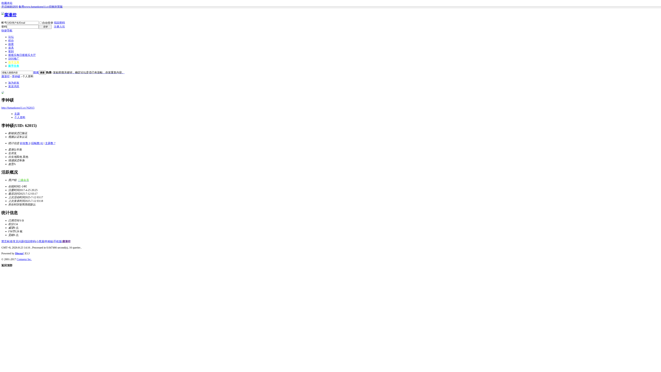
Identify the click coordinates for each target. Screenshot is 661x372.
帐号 (4, 22)
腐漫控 (5, 76)
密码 (4, 26)
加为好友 (13, 82)
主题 (17, 113)
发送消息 (13, 86)
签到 (11, 51)
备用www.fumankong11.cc (34, 6)
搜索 (36, 72)
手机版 (58, 241)
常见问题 (18, 241)
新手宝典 (13, 62)
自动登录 (47, 22)
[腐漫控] (9, 15)
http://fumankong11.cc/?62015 (17, 107)
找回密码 (59, 22)
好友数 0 (25, 143)
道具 (11, 47)
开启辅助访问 (9, 6)
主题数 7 (50, 143)
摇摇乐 (22, 55)
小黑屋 (40, 241)
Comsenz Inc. (24, 259)
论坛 (11, 36)
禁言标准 (6, 241)
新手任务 (13, 65)
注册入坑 (59, 26)
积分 (11, 40)
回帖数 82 (37, 143)
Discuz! (19, 253)
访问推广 (13, 58)
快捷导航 (6, 30)
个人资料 (19, 117)
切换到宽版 (56, 6)
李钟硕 (16, 76)
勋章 (11, 44)
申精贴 (49, 241)
